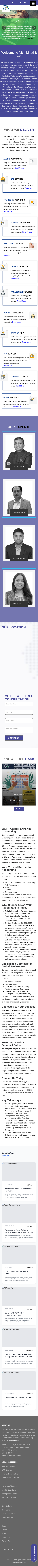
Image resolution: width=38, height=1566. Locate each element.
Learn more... (30, 38)
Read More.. (19, 168)
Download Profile (34, 1553)
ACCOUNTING (14, 200)
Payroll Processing (9, 1497)
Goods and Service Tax (10, 1478)
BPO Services (7, 1470)
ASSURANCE (12, 159)
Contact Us (6, 1537)
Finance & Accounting (10, 1474)
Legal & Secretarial (19, 21)
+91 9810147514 (9, 1450)
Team (4, 1533)
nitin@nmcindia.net (15, 1093)
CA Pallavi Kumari (19, 604)
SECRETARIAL (21, 266)
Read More (19, 809)
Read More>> (14, 1440)
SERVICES (21, 292)
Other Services (7, 1517)
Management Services (10, 1494)
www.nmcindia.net (19, 1562)
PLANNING (13, 244)
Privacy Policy (7, 1541)
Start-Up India (7, 1506)
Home (4, 1526)
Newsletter (19, 795)
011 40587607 (8, 1453)
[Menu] (33, 3)
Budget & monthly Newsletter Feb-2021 (19, 800)
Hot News (29, 1185)
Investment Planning (9, 1486)
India (17, 333)
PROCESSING (13, 313)
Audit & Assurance (8, 1466)
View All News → (6, 1155)
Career (4, 1530)
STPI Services (7, 1510)
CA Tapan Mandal (19, 558)
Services (17, 179)
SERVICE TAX (20, 223)
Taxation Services (8, 1513)
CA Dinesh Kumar (19, 512)
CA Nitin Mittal (19, 467)
